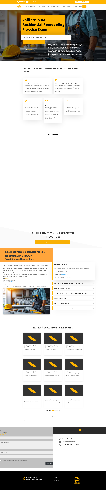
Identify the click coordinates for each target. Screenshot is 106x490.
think (12, 281)
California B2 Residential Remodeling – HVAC (72, 398)
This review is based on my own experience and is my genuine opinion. (15, 460)
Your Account (62, 6)
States (47, 6)
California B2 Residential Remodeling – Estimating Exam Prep (74, 347)
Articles (43, 6)
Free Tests (27, 6)
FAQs (56, 477)
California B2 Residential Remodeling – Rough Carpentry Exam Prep (74, 373)
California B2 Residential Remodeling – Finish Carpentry (52, 398)
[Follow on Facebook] (80, 430)
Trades (38, 6)
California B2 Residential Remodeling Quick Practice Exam (31, 347)
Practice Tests (33, 6)
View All (53, 416)
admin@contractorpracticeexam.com (70, 441)
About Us (68, 6)
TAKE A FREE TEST (81, 1)
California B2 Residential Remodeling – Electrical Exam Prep (52, 347)
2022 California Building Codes (34, 42)
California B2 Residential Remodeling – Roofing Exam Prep (31, 373)
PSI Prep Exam (29, 45)
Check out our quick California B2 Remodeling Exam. (52, 242)
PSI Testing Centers (65, 274)
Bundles (57, 6)
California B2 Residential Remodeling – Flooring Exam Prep (31, 399)
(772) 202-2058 (22, 1)
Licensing (53, 6)
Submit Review (49, 463)
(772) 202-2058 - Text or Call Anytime (70, 444)
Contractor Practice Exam (33, 1)
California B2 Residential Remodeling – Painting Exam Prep (52, 373)
